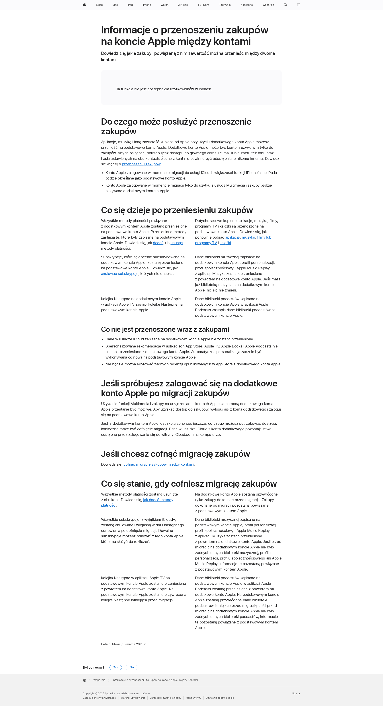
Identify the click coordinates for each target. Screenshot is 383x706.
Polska (296, 693)
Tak (115, 667)
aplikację (232, 237)
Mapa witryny (193, 697)
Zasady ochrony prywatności (99, 697)
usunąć (176, 243)
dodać (158, 243)
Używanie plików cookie (220, 697)
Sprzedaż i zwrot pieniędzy (165, 697)
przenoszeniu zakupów (141, 164)
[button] (285, 5)
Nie (132, 667)
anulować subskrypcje (120, 273)
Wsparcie (99, 680)
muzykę (248, 237)
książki (225, 243)
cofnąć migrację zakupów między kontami (158, 464)
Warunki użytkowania (133, 697)
